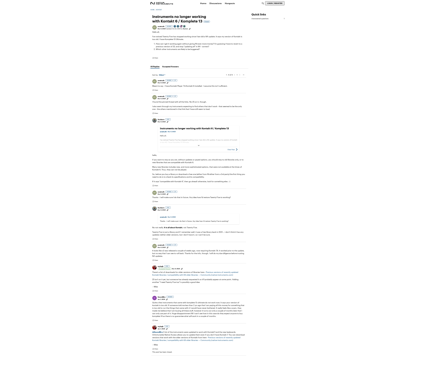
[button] (154, 27)
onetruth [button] (161, 26)
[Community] (161, 3)
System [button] (185, 28)
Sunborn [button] (161, 119)
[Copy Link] (189, 29)
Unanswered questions (268, 19)
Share (155, 58)
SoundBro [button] (162, 297)
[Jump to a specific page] (243, 75)
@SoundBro (157, 332)
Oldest (161, 75)
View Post (231, 149)
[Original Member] (178, 26)
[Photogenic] (175, 26)
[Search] (263, 3)
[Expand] (198, 145)
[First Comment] (184, 26)
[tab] (155, 66)
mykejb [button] (160, 266)
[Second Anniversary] (181, 26)
